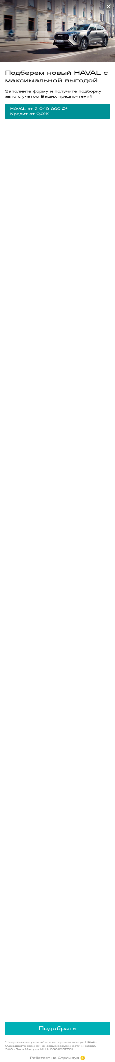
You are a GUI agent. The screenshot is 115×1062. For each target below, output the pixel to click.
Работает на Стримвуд (54, 1057)
